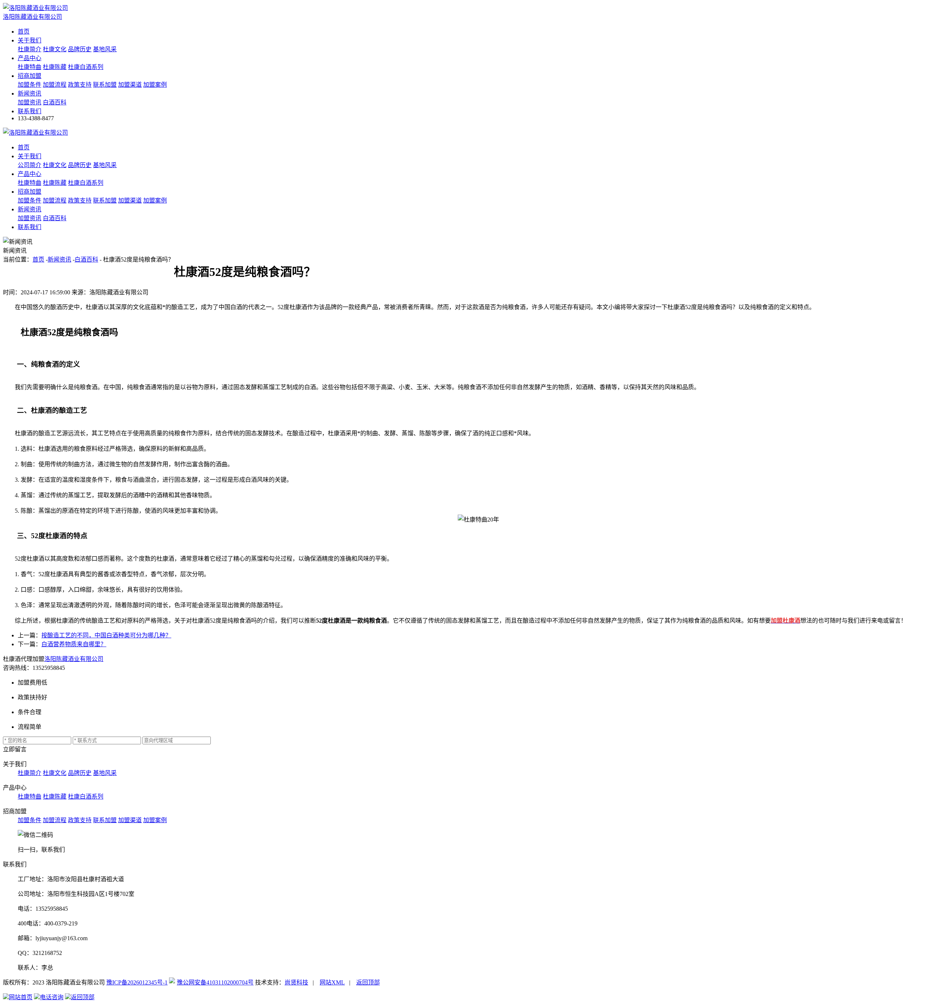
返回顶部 (368, 982)
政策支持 (80, 85)
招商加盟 (29, 76)
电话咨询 (51, 997)
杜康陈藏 (54, 67)
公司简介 (29, 165)
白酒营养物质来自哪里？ (73, 644)
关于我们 (29, 40)
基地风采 (105, 49)
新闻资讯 (29, 93)
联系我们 (29, 111)
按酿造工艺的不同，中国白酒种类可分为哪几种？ (106, 635)
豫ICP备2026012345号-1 (137, 982)
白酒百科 (54, 102)
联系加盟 (105, 85)
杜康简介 (29, 49)
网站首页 (20, 997)
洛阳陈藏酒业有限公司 (73, 659)
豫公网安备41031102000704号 (215, 982)
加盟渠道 (130, 85)
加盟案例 (155, 85)
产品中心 (29, 58)
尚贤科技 (296, 982)
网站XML (332, 982)
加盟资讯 (29, 102)
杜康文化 (54, 49)
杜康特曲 (29, 67)
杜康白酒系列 (85, 67)
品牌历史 (80, 49)
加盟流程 (54, 85)
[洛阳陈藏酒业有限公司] (35, 132)
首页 (24, 31)
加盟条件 (29, 85)
